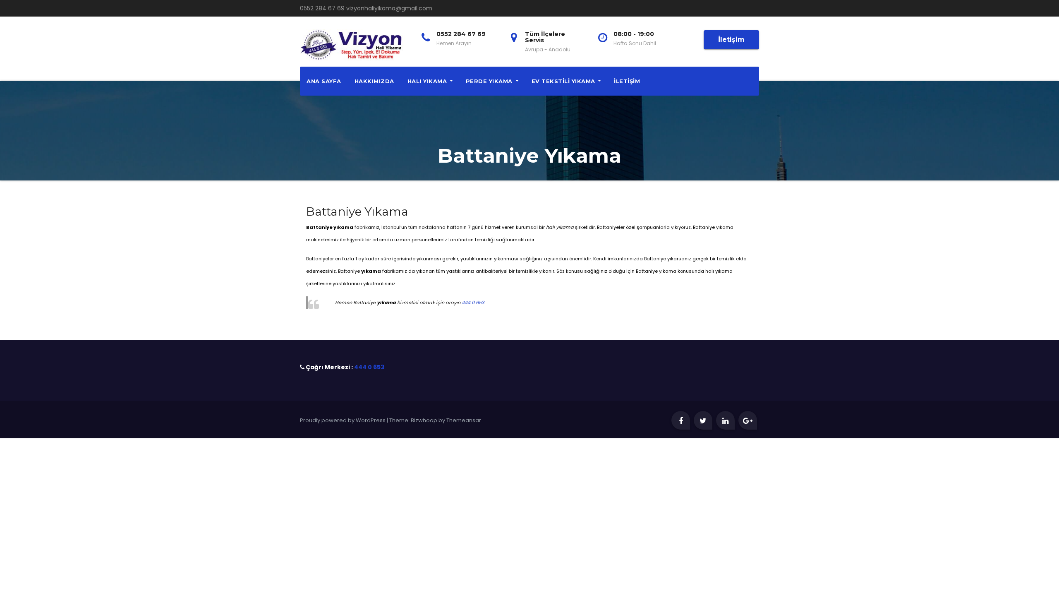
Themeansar (463, 420)
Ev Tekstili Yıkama (564, 81)
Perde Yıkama (490, 81)
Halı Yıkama (428, 81)
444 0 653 (473, 302)
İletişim (731, 39)
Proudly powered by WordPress (343, 420)
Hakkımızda (374, 81)
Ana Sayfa (324, 81)
